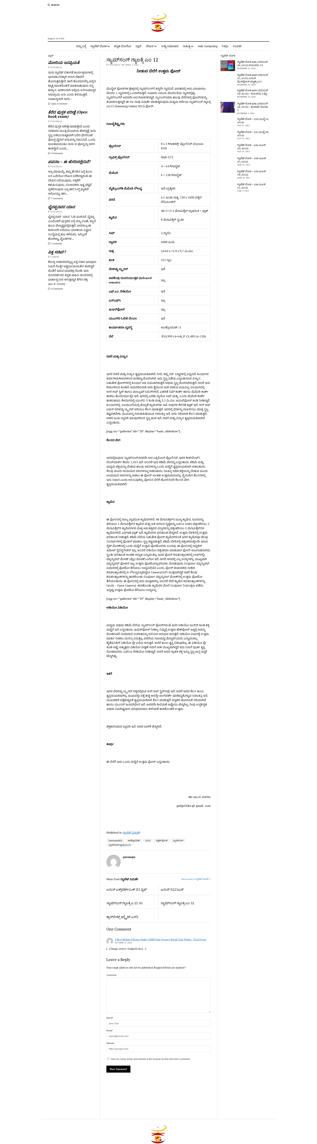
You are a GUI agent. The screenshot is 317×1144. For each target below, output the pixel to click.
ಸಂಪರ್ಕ (237, 46)
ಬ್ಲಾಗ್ (138, 46)
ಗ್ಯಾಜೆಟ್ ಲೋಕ (98, 46)
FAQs (225, 46)
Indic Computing (207, 46)
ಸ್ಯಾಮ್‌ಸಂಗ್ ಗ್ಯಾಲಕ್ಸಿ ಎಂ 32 (177, 903)
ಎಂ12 (147, 840)
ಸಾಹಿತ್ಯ (186, 46)
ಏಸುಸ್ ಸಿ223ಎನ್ (172, 889)
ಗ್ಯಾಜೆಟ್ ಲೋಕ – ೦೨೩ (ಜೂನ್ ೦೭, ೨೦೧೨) (251, 186)
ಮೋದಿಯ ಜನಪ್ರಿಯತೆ (63, 62)
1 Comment (56, 243)
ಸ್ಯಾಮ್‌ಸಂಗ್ (178, 840)
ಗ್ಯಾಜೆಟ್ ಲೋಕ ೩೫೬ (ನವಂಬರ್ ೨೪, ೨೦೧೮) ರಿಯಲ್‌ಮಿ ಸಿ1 (252, 63)
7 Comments (57, 198)
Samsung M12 (115, 840)
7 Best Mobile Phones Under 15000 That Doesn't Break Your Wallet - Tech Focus (160, 939)
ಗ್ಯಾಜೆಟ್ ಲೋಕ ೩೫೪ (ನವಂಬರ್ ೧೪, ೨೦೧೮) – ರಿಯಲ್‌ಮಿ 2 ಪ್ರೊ (252, 92)
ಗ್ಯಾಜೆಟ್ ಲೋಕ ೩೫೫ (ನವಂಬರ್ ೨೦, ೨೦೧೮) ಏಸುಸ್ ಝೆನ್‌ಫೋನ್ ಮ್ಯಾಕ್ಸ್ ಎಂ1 (252, 78)
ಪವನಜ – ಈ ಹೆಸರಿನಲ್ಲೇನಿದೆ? (69, 161)
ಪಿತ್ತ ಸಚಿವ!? (57, 252)
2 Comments (57, 153)
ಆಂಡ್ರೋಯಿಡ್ (134, 840)
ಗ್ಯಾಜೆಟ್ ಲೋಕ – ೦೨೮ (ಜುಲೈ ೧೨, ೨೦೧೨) (253, 120)
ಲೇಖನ (150, 46)
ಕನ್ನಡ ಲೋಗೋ (122, 46)
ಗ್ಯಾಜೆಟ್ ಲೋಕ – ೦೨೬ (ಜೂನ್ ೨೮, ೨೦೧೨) (251, 146)
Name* (109, 1017)
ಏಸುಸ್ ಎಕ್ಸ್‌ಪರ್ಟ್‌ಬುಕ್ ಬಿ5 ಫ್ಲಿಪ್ (126, 889)
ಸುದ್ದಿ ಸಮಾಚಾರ (169, 46)
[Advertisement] (127, 817)
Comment (111, 975)
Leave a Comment (59, 103)
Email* (109, 1030)
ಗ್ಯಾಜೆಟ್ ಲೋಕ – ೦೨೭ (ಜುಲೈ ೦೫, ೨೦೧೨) (253, 133)
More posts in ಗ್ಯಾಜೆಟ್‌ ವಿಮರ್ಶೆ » (196, 879)
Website (110, 1043)
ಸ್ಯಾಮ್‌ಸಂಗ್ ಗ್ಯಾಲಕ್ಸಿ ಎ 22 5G (124, 903)
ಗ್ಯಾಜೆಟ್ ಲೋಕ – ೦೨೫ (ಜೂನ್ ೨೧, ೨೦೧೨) (251, 160)
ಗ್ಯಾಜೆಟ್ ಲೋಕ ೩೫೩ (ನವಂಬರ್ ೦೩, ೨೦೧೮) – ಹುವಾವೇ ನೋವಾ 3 (252, 107)
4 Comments (57, 288)
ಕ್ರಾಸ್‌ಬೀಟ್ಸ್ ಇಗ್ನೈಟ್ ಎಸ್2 (122, 917)
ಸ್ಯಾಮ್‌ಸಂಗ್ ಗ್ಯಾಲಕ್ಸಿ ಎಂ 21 (120, 844)
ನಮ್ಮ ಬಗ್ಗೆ (81, 46)
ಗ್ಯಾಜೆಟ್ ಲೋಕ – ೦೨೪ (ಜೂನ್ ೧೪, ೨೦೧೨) (251, 173)
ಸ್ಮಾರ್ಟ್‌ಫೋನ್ (161, 840)
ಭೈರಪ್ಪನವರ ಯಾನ (61, 206)
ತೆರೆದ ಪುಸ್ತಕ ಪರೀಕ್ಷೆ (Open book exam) (67, 114)
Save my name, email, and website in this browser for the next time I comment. (150, 1059)
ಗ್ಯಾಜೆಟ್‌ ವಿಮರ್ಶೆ (131, 832)
